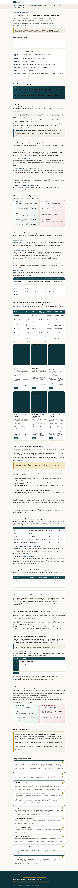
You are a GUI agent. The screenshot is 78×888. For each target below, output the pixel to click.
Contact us (39, 879)
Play (16, 438)
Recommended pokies (32, 5)
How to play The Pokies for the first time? (24, 857)
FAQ (23, 7)
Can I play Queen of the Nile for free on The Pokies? (26, 808)
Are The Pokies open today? (21, 782)
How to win (40, 5)
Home (14, 879)
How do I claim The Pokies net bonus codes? (24, 818)
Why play (20, 5)
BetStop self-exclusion (41, 877)
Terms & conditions (31, 879)
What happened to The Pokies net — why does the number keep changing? (31, 773)
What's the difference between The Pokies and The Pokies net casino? (30, 793)
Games (24, 5)
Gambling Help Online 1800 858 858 (29, 877)
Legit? (15, 7)
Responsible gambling (21, 879)
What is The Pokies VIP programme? (23, 836)
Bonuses (45, 5)
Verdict (19, 7)
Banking (50, 5)
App (54, 5)
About (15, 5)
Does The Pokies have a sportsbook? (23, 827)
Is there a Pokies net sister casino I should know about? (27, 846)
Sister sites (59, 5)
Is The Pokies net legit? (20, 762)
